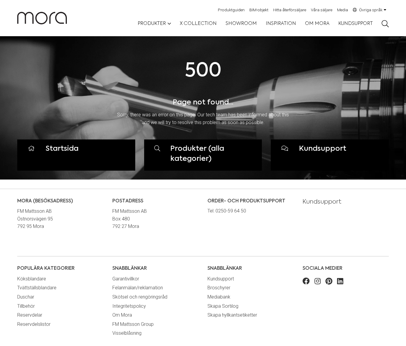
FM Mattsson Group (133, 324)
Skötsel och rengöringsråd (139, 297)
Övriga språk (371, 9)
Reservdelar (29, 315)
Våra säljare (321, 9)
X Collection (198, 23)
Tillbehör (26, 306)
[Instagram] (317, 282)
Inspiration (281, 23)
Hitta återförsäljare (289, 9)
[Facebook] (306, 282)
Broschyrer (218, 288)
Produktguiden (231, 9)
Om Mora (317, 23)
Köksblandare (31, 279)
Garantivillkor (125, 279)
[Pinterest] (328, 282)
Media (342, 9)
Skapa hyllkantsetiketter (232, 315)
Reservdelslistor (34, 324)
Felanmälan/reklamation (137, 288)
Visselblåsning (126, 333)
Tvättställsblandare (36, 288)
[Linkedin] (340, 282)
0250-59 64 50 (230, 211)
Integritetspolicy (129, 306)
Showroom (241, 23)
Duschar (25, 297)
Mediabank (218, 297)
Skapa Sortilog (222, 306)
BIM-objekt (258, 9)
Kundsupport (355, 23)
